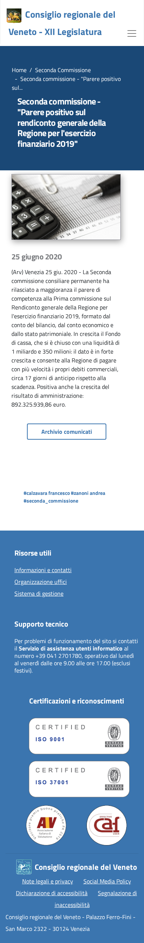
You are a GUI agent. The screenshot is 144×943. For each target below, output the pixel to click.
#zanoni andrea (88, 493)
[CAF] (107, 825)
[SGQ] (76, 734)
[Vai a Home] (14, 16)
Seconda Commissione (63, 69)
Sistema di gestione (39, 594)
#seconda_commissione (51, 500)
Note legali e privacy (47, 881)
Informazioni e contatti (43, 570)
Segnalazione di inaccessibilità (96, 899)
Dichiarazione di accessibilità (52, 893)
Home (19, 69)
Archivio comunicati (66, 431)
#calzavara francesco (47, 493)
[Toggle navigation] (131, 32)
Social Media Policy (107, 881)
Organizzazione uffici (40, 582)
